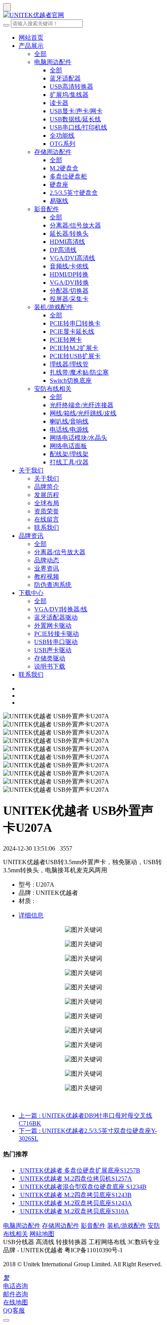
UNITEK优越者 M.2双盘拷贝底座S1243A (76, 1203)
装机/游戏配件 (53, 307)
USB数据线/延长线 (75, 119)
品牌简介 (46, 486)
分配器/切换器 (69, 290)
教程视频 (46, 576)
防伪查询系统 (52, 584)
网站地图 (42, 1233)
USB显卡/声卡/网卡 (76, 111)
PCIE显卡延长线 (72, 331)
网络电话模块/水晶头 (78, 437)
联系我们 (46, 527)
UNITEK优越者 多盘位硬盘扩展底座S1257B (80, 1170)
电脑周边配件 (52, 62)
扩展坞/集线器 (69, 94)
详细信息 (31, 915)
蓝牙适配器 (65, 78)
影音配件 (46, 209)
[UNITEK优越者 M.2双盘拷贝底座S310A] (19, 1211)
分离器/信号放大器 (75, 225)
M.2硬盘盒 (64, 168)
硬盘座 (59, 184)
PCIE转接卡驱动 (56, 633)
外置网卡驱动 (52, 625)
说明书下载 (49, 666)
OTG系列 (62, 143)
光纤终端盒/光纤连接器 (81, 405)
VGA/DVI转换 (69, 282)
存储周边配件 (52, 152)
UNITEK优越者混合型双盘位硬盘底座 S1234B (83, 1186)
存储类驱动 (49, 658)
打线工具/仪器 (69, 462)
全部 (40, 54)
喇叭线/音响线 (69, 421)
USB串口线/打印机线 (78, 127)
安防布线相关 (52, 388)
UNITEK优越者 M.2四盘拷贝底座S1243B (76, 1195)
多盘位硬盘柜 (68, 176)
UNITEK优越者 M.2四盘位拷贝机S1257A (76, 1178)
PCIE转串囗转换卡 (75, 323)
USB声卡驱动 (52, 650)
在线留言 (46, 519)
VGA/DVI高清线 (72, 258)
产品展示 (31, 45)
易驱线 (59, 201)
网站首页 (31, 37)
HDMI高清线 (67, 241)
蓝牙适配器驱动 (56, 617)
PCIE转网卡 (66, 339)
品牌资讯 (31, 535)
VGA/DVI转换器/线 (60, 609)
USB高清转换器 (71, 86)
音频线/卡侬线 (69, 266)
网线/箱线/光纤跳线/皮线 (83, 413)
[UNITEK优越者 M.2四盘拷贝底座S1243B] (19, 1195)
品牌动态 (46, 560)
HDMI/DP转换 (69, 274)
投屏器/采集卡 (69, 299)
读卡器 (59, 103)
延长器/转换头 (69, 233)
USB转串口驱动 (56, 642)
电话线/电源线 (69, 429)
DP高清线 (63, 250)
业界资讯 (46, 568)
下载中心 (31, 593)
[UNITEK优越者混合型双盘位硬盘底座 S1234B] (19, 1186)
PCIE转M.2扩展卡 (74, 348)
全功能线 (62, 135)
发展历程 (46, 495)
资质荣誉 (46, 511)
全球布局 (46, 503)
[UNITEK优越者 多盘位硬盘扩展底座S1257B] (19, 1170)
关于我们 (31, 470)
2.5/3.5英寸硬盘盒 (74, 192)
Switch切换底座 (71, 380)
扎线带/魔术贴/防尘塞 (79, 372)
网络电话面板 (68, 446)
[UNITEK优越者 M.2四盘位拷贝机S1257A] (19, 1178)
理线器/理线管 (69, 364)
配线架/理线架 (69, 454)
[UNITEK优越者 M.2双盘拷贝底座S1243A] (19, 1203)
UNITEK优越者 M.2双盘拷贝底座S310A (74, 1211)
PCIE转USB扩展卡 (75, 356)
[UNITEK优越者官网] (83, 15)
